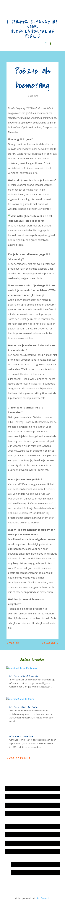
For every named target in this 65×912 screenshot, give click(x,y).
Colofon (10, 843)
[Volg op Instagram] (8, 883)
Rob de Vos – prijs (21, 872)
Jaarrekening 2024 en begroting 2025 (24, 805)
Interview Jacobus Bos (21, 736)
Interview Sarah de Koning (24, 707)
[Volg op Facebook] (21, 883)
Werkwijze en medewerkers (19, 826)
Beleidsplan (12, 834)
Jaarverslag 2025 (14, 796)
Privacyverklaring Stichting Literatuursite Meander (30, 851)
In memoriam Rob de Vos (24, 864)
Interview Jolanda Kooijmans (24, 676)
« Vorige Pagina (18, 758)
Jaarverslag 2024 (14, 813)
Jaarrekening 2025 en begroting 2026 (24, 788)
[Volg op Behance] (15, 883)
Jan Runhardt (43, 898)
